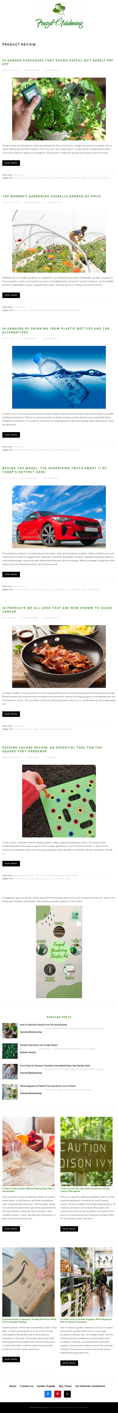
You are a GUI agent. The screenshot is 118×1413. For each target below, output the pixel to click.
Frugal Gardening (59, 16)
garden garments (21, 310)
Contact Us (26, 1386)
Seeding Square (41, 879)
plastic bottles (26, 450)
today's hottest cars (90, 589)
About (12, 1386)
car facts (36, 589)
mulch (95, 178)
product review (19, 175)
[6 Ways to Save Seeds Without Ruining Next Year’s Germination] (28, 1185)
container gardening (42, 178)
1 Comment (51, 757)
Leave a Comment (53, 70)
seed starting (104, 178)
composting (28, 178)
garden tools (86, 178)
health (17, 450)
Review (31, 879)
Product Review (20, 879)
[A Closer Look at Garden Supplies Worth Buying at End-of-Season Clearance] (86, 1316)
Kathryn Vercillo (28, 1052)
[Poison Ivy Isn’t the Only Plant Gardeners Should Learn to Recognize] (86, 1185)
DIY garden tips (58, 178)
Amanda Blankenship (31, 1032)
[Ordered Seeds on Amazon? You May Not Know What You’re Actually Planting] (28, 1316)
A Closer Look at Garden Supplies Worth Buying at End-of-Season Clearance (86, 1320)
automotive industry (22, 589)
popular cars (60, 589)
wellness (76, 450)
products (59, 729)
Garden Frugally (46, 1386)
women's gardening (71, 310)
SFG (42, 875)
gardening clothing (37, 310)
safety (69, 450)
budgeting (18, 178)
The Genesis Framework (75, 1407)
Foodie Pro (55, 1407)
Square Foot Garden (62, 879)
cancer (17, 729)
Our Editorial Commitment (90, 1386)
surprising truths (74, 589)
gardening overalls (54, 310)
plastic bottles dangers (42, 450)
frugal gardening (73, 178)
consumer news (47, 589)
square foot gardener (69, 875)
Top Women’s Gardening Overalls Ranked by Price (51, 196)
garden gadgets (19, 875)
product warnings (47, 729)
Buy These (65, 1386)
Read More (11, 163)
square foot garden (52, 875)
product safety (59, 450)
